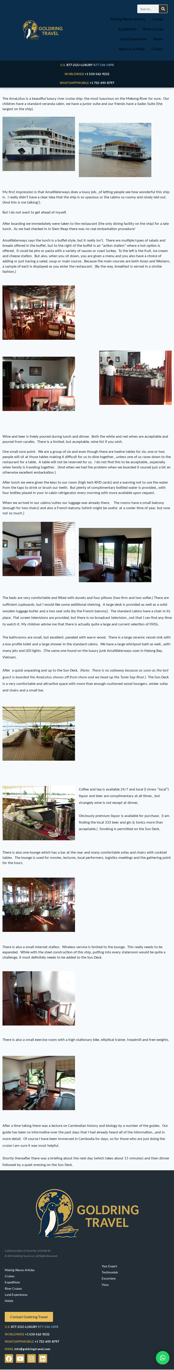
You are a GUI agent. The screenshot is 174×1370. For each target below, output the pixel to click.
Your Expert (109, 1266)
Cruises (157, 19)
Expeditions (127, 29)
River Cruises (153, 29)
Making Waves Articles (128, 19)
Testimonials (110, 1272)
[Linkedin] (43, 1358)
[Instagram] (31, 1358)
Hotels (158, 39)
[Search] (163, 9)
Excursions (109, 1278)
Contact (157, 49)
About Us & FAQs (132, 49)
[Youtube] (20, 1358)
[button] (162, 1358)
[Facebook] (9, 1358)
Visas (105, 1285)
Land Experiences (133, 39)
